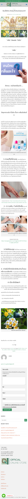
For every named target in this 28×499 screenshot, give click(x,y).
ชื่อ (3, 387)
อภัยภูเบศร (24, 349)
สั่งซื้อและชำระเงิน (4, 486)
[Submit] (25, 420)
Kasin (20, 14)
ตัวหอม (23, 348)
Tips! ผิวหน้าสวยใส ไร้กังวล (6, 438)
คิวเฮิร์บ (19, 348)
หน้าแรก (2, 472)
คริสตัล (8, 349)
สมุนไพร (14, 351)
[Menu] (2, 4)
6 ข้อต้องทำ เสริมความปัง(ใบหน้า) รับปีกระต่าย (10, 435)
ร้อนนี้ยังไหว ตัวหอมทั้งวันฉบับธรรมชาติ (9, 428)
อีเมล (4, 393)
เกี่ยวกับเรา (3, 474)
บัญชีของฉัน (3, 488)
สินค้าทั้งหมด (3, 483)
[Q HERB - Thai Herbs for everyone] (14, 4)
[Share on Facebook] (12, 344)
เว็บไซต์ (4, 399)
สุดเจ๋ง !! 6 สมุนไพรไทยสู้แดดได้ (7, 364)
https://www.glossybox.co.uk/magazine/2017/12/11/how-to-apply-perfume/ (14, 241)
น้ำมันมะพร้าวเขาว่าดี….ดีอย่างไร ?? (8, 433)
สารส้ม (11, 349)
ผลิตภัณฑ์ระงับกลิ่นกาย (17, 349)
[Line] (3, 495)
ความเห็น (5, 376)
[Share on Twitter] (14, 344)
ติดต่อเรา (3, 479)
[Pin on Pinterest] (15, 344)
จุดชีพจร (5, 349)
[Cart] (26, 4)
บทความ (14, 9)
